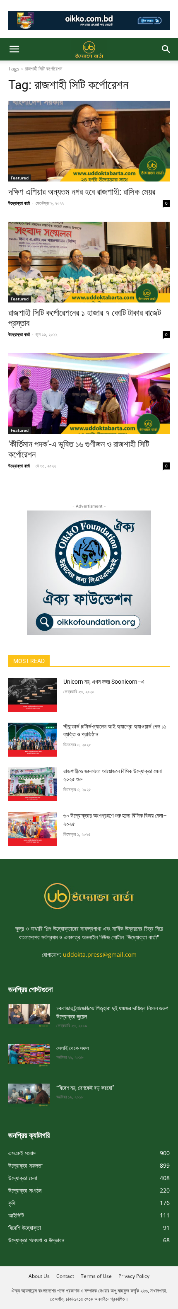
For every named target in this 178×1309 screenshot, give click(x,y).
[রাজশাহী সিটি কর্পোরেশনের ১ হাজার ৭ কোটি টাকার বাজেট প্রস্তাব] (89, 262)
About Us (39, 1276)
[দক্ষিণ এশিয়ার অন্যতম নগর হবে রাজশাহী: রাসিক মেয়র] (89, 141)
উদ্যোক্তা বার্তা (19, 203)
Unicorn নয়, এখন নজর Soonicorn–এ (103, 681)
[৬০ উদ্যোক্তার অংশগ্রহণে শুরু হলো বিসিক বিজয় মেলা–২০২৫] (32, 829)
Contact (65, 1276)
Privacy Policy (133, 1276)
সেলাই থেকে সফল (72, 1048)
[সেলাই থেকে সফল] (29, 1055)
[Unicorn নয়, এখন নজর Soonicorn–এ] (32, 695)
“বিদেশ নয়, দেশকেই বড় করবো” (85, 1087)
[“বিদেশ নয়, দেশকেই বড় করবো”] (29, 1095)
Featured (20, 178)
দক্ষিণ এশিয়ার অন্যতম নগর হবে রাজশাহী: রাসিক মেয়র (81, 192)
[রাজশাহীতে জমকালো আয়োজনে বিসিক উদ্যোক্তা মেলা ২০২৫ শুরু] (32, 784)
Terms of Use (96, 1276)
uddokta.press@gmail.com (100, 954)
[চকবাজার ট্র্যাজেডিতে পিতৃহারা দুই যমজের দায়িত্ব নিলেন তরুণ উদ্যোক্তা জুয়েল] (29, 1015)
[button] (14, 49)
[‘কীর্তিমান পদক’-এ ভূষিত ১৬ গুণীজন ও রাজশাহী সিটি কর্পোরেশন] (89, 393)
